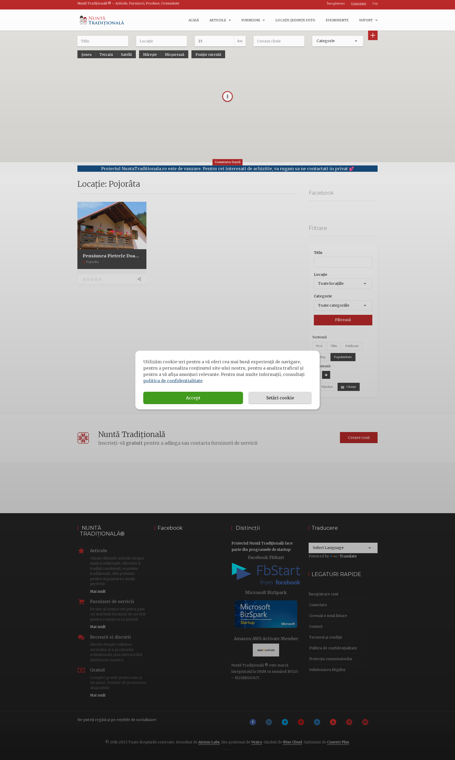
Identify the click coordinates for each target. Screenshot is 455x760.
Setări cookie (280, 397)
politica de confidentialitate (172, 380)
